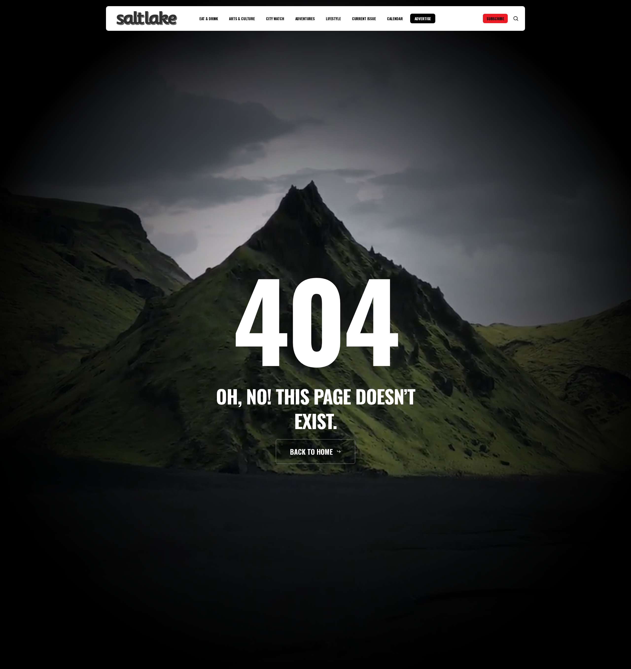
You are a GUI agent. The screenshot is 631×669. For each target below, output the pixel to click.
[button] (315, 451)
